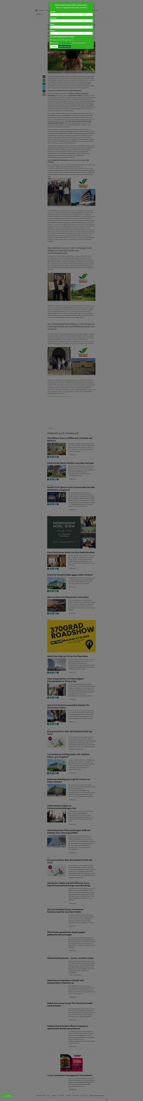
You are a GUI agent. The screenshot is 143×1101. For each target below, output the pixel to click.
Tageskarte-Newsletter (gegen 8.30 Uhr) (63, 40)
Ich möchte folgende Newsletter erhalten (62, 37)
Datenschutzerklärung (65, 43)
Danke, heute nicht (64, 46)
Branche (52, 30)
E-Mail (52, 24)
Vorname (52, 12)
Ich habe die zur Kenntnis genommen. (69, 43)
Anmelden (54, 46)
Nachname (53, 18)
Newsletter (8, 1096)
